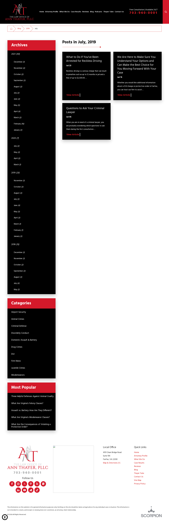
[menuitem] (42, 12)
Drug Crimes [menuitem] (16, 347)
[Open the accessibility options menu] (5, 517)
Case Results (76, 11)
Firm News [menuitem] (16, 361)
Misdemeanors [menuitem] (18, 375)
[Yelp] (37, 484)
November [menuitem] (19, 68)
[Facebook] (12, 484)
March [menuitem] (17, 117)
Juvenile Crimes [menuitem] (18, 368)
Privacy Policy (139, 483)
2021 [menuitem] (15, 54)
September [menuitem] (19, 80)
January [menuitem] (18, 130)
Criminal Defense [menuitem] (18, 326)
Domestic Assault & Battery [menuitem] (24, 340)
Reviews (85, 11)
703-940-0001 (143, 13)
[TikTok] (37, 490)
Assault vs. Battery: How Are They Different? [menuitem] (31, 410)
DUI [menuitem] (12, 354)
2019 (28, 28)
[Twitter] (24, 484)
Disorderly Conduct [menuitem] (20, 333)
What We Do (64, 11)
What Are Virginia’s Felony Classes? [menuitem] (27, 403)
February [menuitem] (19, 123)
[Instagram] (18, 484)
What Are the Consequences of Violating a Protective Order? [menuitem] (31, 426)
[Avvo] (30, 490)
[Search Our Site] (166, 12)
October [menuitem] (18, 74)
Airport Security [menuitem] (18, 312)
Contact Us (119, 11)
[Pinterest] (30, 484)
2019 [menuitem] (15, 172)
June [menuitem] (17, 99)
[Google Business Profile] (43, 484)
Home (41, 11)
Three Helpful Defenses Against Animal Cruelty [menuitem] (32, 396)
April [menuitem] (17, 111)
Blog (92, 11)
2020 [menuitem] (15, 138)
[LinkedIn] (18, 490)
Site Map (137, 480)
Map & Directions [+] (111, 462)
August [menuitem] (18, 86)
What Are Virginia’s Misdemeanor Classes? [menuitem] (30, 417)
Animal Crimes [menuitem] (17, 319)
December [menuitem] (19, 62)
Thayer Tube (108, 11)
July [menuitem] (16, 93)
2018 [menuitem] (15, 244)
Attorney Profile (51, 11)
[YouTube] (24, 490)
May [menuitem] (17, 105)
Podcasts (98, 11)
